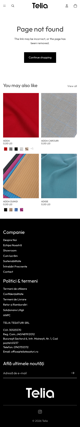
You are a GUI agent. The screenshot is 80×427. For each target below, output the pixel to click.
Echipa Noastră (12, 245)
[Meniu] (4, 5)
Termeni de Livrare (14, 299)
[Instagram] (40, 411)
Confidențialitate (13, 294)
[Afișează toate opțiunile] (31, 148)
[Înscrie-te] (73, 373)
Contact (8, 271)
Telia (45, 421)
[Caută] (13, 6)
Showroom (10, 250)
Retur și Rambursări (15, 304)
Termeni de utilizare (15, 288)
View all (72, 86)
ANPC (6, 315)
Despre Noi (10, 240)
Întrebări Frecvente (15, 266)
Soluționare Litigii (13, 310)
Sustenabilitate (12, 261)
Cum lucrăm (10, 256)
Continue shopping (40, 57)
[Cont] (67, 6)
